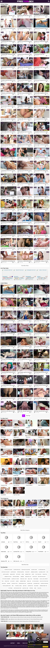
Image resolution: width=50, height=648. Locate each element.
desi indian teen (36, 583)
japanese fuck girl (8, 576)
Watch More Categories (25, 530)
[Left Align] (2, 1)
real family (36, 585)
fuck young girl (38, 574)
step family (10, 588)
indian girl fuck (28, 576)
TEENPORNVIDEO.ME (5, 617)
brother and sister (41, 576)
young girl (39, 588)
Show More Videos (25, 265)
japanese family (23, 581)
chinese (17, 581)
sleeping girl (29, 583)
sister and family (16, 576)
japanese (22, 576)
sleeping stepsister (44, 583)
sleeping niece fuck (22, 583)
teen (2, 581)
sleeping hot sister (15, 578)
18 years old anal (18, 585)
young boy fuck (14, 583)
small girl (29, 581)
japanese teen (27, 574)
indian (23, 574)
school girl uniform (44, 578)
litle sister (12, 581)
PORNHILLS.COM (4, 619)
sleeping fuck (30, 585)
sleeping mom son (16, 569)
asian (35, 588)
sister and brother (17, 588)
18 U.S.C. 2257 (25, 643)
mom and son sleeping (26, 569)
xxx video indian (35, 581)
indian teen (45, 574)
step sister (18, 574)
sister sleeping (6, 574)
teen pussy (4, 583)
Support (12, 643)
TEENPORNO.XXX (4, 621)
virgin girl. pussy (23, 578)
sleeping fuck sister (8, 569)
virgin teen (7, 581)
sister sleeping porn (7, 585)
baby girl (25, 585)
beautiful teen (25, 588)
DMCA (18, 643)
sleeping (8, 583)
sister (33, 574)
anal (13, 585)
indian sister (12, 574)
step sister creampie (6, 578)
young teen (34, 576)
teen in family (35, 578)
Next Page (28, 415)
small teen (30, 578)
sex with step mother (44, 581)
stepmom (31, 588)
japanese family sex (43, 585)
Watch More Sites (25, 564)
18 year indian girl (41, 569)
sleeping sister (34, 569)
